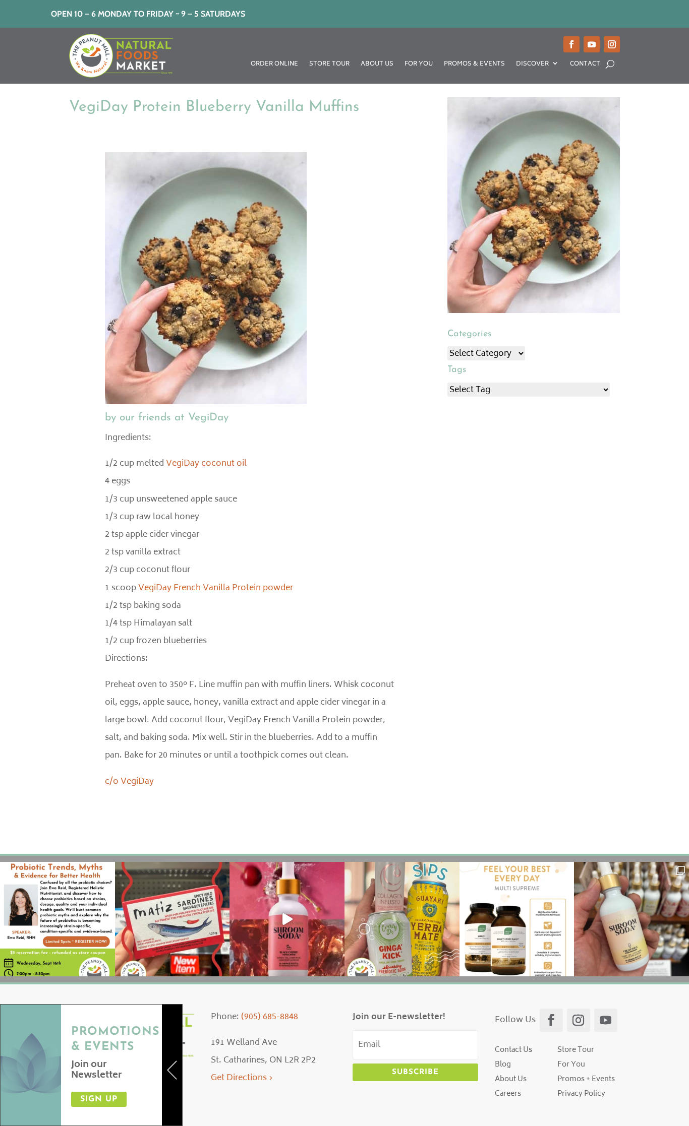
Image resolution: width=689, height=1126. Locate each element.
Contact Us (513, 1050)
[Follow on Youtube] (592, 44)
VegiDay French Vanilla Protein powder (215, 588)
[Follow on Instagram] (612, 44)
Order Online (274, 65)
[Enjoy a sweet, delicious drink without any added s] (631, 919)
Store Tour (329, 65)
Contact (585, 65)
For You (419, 65)
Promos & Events (474, 65)
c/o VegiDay (129, 782)
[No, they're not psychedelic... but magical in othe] (286, 919)
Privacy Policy (581, 1094)
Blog (503, 1064)
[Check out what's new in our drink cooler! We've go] (402, 919)
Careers (508, 1094)
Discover (532, 65)
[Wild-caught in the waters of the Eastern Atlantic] (172, 919)
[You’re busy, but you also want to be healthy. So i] (517, 919)
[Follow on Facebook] (571, 44)
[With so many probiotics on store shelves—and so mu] (57, 919)
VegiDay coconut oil (206, 464)
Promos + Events (586, 1079)
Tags (456, 369)
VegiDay (208, 417)
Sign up (99, 1099)
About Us (377, 65)
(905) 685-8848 (269, 1017)
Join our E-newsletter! (399, 1017)
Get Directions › (242, 1078)
